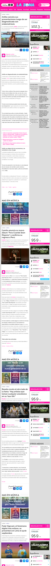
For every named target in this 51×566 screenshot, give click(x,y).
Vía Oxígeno (44, 81)
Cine (15, 9)
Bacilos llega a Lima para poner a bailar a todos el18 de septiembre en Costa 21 (44, 74)
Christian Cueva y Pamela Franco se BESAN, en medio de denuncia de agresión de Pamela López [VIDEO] (43, 99)
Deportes (19, 9)
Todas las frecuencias (40, 30)
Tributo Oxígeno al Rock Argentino (44, 80)
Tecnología (26, 9)
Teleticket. (11, 246)
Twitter (10, 187)
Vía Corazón (44, 77)
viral (6, 187)
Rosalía (3, 429)
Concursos (33, 9)
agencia (14, 187)
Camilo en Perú (9, 346)
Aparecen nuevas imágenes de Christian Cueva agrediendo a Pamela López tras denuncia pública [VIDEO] (44, 113)
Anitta (15, 26)
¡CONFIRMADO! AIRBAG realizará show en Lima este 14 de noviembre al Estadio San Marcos (44, 294)
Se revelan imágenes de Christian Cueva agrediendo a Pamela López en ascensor (44, 106)
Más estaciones (33, 0)
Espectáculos (4, 9)
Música (11, 9)
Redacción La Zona (10, 54)
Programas (40, 9)
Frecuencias (47, 9)
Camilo (4, 240)
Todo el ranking (45, 65)
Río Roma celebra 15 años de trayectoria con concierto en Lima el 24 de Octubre (44, 288)
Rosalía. (25, 471)
